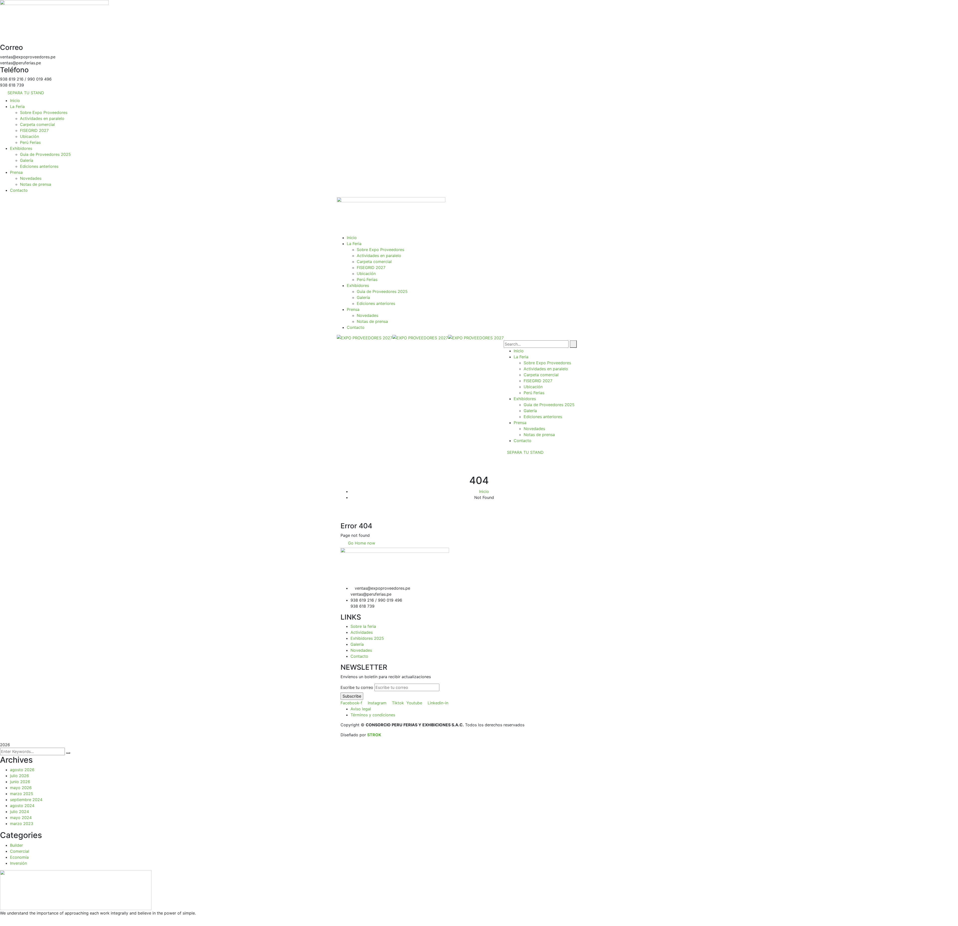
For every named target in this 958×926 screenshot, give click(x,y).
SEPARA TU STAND (525, 452)
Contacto (359, 656)
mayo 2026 (21, 787)
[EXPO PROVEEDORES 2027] (364, 337)
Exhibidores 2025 (367, 638)
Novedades (361, 650)
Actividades (362, 632)
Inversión (18, 863)
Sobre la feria (363, 626)
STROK (374, 734)
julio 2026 (19, 775)
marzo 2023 (21, 823)
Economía (19, 857)
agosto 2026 (22, 769)
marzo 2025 (21, 793)
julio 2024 (19, 811)
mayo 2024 (21, 817)
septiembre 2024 (26, 799)
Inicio (484, 491)
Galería (357, 644)
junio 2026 (20, 781)
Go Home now (361, 543)
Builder (16, 845)
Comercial (19, 851)
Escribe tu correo (357, 687)
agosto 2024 (22, 805)
